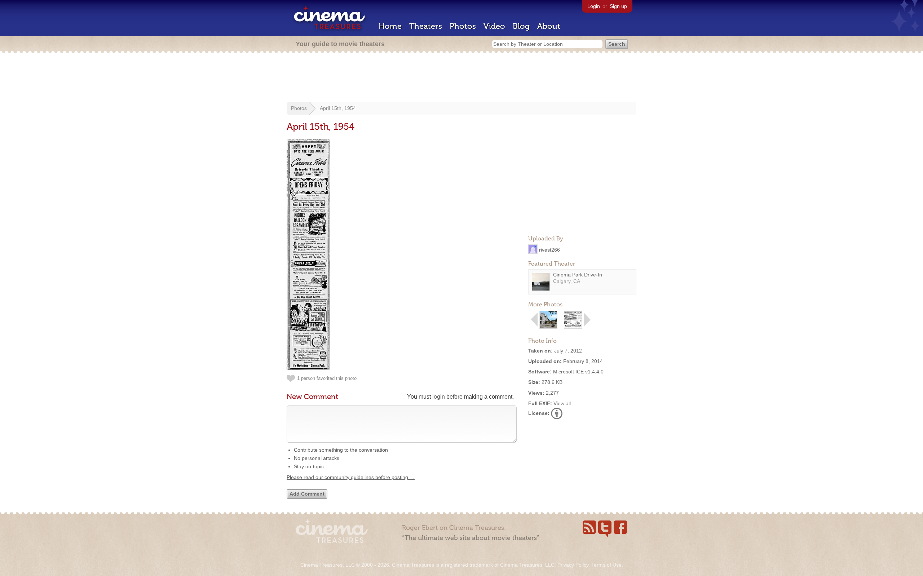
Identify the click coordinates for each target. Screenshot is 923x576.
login (438, 397)
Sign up (618, 6)
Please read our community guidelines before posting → (351, 477)
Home (390, 26)
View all (562, 403)
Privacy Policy (572, 565)
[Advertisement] (461, 78)
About (548, 26)
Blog (521, 26)
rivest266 (549, 249)
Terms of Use (606, 565)
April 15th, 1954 (338, 108)
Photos (463, 26)
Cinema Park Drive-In (577, 275)
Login (593, 6)
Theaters (425, 26)
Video (494, 26)
